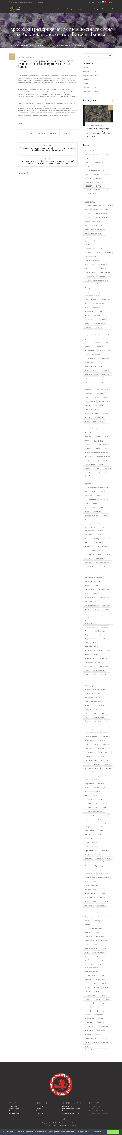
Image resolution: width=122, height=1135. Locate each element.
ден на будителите (90, 350)
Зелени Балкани (98, 421)
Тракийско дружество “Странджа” (95, 964)
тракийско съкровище (91, 971)
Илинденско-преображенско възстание (97, 452)
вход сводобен (89, 319)
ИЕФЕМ (97, 437)
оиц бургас (104, 674)
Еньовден (100, 394)
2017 (94, 158)
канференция (100, 472)
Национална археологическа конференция (94, 622)
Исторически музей (90, 71)
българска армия (90, 276)
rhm (19, 57)
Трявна (95, 983)
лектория (97, 538)
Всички (86, 67)
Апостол (87, 217)
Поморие (105, 737)
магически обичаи (97, 550)
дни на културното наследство (94, 366)
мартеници (99, 558)
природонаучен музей (93, 768)
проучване (98, 772)
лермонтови (88, 546)
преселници (100, 756)
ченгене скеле (89, 1026)
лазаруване (100, 534)
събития (97, 932)
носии (86, 643)
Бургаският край (105, 272)
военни (101, 311)
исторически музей (103, 456)
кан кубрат (88, 472)
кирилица (88, 484)
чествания (88, 1034)
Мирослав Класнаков (91, 585)
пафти (86, 717)
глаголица (88, 327)
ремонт (87, 819)
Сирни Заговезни (90, 897)
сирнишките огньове (91, 901)
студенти (87, 924)
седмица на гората (90, 889)
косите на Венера (90, 507)
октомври (88, 678)
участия (97, 991)
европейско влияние (91, 386)
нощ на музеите (91, 646)
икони (106, 448)
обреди (87, 670)
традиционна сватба (91, 948)
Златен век (88, 425)
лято (86, 550)
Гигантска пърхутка (100, 323)
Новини (60, 9)
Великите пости (105, 299)
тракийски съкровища (91, 956)
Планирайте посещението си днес (21, 2)
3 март (87, 174)
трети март (88, 979)
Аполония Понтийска (100, 213)
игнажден (102, 433)
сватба (109, 858)
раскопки (101, 799)
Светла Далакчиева (101, 870)
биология (108, 252)
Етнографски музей (90, 87)
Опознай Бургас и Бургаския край (95, 690)
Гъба (101, 339)
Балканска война (90, 249)
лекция (88, 542)
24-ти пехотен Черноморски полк (95, 170)
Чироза (97, 1034)
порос (86, 744)
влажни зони (96, 307)
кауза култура (89, 480)
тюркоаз (105, 987)
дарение (87, 343)
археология (89, 237)
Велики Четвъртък (90, 299)
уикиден (87, 991)
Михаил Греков (89, 589)
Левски (87, 538)
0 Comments (40, 57)
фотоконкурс (101, 1011)
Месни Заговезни (90, 570)
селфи (103, 893)
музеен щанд (106, 605)
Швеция (104, 1038)
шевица (87, 1042)
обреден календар (90, 666)
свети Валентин (104, 862)
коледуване (88, 495)
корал (95, 503)
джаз (86, 354)
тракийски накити (98, 952)
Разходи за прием (14, 1108)
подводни (106, 733)
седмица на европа (91, 893)
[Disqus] (48, 201)
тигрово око (96, 944)
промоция (88, 772)
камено (97, 468)
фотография (89, 1011)
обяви (95, 674)
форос (87, 1007)
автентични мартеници (92, 198)
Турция (96, 987)
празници (105, 744)
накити (106, 613)
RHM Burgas (63, 1123)
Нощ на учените (90, 650)
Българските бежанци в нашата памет (96, 280)
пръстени (101, 783)
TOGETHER (89, 194)
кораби (87, 503)
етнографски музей (92, 409)
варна (86, 284)
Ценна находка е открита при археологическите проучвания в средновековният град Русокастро (100, 131)
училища (87, 999)
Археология (39, 1106)
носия (94, 643)
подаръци (104, 729)
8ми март (96, 174)
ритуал (101, 830)
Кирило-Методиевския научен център (96, 487)
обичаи (87, 654)
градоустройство (106, 335)
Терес (86, 944)
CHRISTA (88, 178)
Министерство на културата (93, 578)
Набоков (96, 609)
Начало (11, 45)
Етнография (39, 1113)
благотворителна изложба (92, 260)
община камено (98, 670)
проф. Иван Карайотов (104, 776)
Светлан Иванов (90, 874)
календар (87, 468)
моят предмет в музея (91, 605)
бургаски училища (90, 272)
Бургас (87, 268)
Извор (107, 437)
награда (106, 609)
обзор (108, 650)
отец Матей (102, 705)
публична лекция (99, 787)
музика (87, 609)
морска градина (90, 597)
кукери (99, 519)
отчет (97, 709)
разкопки (33, 124)
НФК (100, 650)
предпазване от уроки (103, 748)
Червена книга (103, 1026)
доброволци (105, 370)
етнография (99, 405)
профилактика (89, 783)
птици (87, 787)
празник (95, 744)
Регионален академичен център (94, 803)
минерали (88, 574)
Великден (88, 288)
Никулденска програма (92, 635)
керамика (100, 480)
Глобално (87, 79)
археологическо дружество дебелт (95, 229)
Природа (38, 1111)
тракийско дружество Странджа (94, 960)
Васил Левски (97, 284)
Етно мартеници (90, 401)
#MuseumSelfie (90, 151)
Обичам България (90, 658)
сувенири (87, 932)
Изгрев (87, 440)
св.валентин (88, 858)
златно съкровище (102, 425)
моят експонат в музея (91, 601)
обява (87, 674)
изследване (88, 448)
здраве (87, 421)
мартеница (88, 558)
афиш (95, 241)
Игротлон (88, 437)
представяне (105, 752)
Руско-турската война (91, 842)
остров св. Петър (90, 705)
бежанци (88, 252)
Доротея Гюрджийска (91, 374)
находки (97, 617)
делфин (107, 343)
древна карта (106, 374)
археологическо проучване (93, 233)
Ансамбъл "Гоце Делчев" (101, 209)
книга (94, 491)
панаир (102, 713)
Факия (87, 1003)
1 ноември (106, 155)
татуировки (104, 940)
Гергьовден (101, 319)
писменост (95, 725)
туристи (87, 987)
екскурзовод (88, 390)
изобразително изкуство (102, 444)
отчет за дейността (90, 713)
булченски (102, 264)
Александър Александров (93, 205)
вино (86, 307)
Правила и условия (14, 1113)
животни (87, 417)
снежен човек (89, 909)
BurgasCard (107, 174)
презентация (88, 756)
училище (97, 999)
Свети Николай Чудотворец (94, 866)
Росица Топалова (90, 838)
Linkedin (55, 133)
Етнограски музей (104, 401)
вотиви (87, 315)
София (99, 913)
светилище (88, 870)
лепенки (98, 542)
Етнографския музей (91, 413)
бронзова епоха (89, 264)
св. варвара (98, 854)
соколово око (89, 913)
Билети (40, 2)
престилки (104, 760)
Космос (102, 507)
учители (107, 999)
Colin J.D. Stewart (61, 1125)
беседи (98, 252)
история (87, 460)
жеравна (105, 413)
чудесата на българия (91, 1038)
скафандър (105, 901)
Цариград (101, 1018)
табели (87, 940)
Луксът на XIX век (102, 546)
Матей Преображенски (103, 562)
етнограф (87, 405)
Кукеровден (88, 523)
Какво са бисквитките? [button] (95, 1132)
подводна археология (92, 733)
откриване (88, 709)
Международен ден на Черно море (95, 566)
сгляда (87, 881)
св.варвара (99, 858)
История (38, 1108)
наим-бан (97, 613)
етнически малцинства (102, 397)
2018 (102, 158)
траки (87, 952)
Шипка (105, 1042)
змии (86, 429)
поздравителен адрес (91, 737)
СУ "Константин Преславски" (94, 928)
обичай (96, 654)
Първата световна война (92, 791)
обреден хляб (104, 666)
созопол (100, 909)
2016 (86, 158)
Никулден (101, 631)
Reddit (67, 133)
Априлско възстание (100, 217)
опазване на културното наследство (95, 682)
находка (87, 617)
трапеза (103, 975)
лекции (107, 538)
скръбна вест (89, 905)
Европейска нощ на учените (93, 378)
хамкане (87, 1015)
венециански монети (99, 303)
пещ (86, 725)
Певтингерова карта (99, 717)
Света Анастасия (90, 862)
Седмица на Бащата (91, 885)
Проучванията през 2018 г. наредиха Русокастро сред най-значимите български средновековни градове (48, 162)
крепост (104, 515)
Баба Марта (88, 245)
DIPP (99, 182)
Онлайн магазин (67, 1106)
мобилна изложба (104, 589)
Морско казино (104, 597)
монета (87, 593)
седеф (94, 881)
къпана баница (89, 531)
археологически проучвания (94, 225)
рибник (107, 823)
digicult (98, 178)
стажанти (108, 913)
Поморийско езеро (90, 740)
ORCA (75, 1125)
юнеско (87, 1046)
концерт (103, 499)
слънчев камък (101, 905)
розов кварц (97, 834)
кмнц (86, 491)
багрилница (100, 245)
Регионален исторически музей (94, 811)
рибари (87, 823)
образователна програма (93, 662)
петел (107, 721)
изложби (87, 444)
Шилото (96, 1042)
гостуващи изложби (91, 335)
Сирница (103, 897)
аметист (108, 205)
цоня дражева (89, 1022)
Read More (91, 136)
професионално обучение (92, 780)
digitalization (89, 182)
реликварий (105, 815)
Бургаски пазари (99, 268)
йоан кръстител (90, 464)
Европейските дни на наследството (96, 382)
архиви (87, 241)
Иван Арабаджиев (98, 429)
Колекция (70, 9)
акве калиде (26, 124)
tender (107, 190)
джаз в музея (96, 354)
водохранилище (89, 311)
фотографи (96, 1007)
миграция (103, 570)
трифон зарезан (101, 979)
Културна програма (83, 9)
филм (94, 1003)
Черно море (89, 1030)
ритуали (87, 834)
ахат (102, 241)
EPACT (97, 190)
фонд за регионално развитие (71, 1108)
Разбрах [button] (113, 1132)
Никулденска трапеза (91, 639)
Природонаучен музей (91, 91)
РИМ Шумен (99, 827)
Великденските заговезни (92, 296)
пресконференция (91, 760)
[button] (107, 101)
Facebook (30, 133)
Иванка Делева (89, 433)
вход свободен (98, 315)
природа (107, 764)
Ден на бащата (98, 346)
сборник (87, 854)
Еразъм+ (87, 397)
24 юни (87, 166)
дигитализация (90, 358)
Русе (101, 838)
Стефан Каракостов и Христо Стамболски (97, 917)
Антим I (87, 213)
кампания (107, 468)
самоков (104, 850)
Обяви (86, 83)
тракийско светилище (91, 968)
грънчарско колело (90, 339)
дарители (97, 343)
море (95, 593)
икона (98, 448)
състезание (100, 936)
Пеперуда (87, 721)
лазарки (100, 531)
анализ (87, 209)
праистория (88, 748)
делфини (87, 346)
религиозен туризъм (91, 815)
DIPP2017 (88, 186)
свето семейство (104, 874)
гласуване (99, 327)
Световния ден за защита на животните (97, 877)
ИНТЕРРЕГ (88, 456)
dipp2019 (88, 190)
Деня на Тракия (105, 350)
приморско (97, 764)
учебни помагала (90, 995)
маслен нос (88, 562)
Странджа (98, 921)
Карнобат (88, 476)
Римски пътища (89, 830)
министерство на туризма (92, 581)
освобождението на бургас (93, 701)
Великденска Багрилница (92, 292)
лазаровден (88, 535)
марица (100, 554)
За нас (109, 9)
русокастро (91, 850)
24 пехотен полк (98, 162)
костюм (87, 511)
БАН (101, 249)
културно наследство (103, 523)
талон (95, 940)
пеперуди (98, 721)
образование (104, 658)
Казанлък (102, 464)
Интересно (98, 9)
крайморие (97, 511)
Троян (86, 983)
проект (108, 768)
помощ (102, 740)
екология (104, 386)
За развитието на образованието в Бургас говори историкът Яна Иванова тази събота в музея (48, 149)
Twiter (43, 133)
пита (104, 725)
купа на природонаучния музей (95, 527)
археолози (102, 237)
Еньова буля (89, 393)
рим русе (88, 827)
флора (103, 1003)
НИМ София (106, 639)
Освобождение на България (93, 697)
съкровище (88, 936)
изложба (98, 440)
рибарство (97, 823)
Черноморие (101, 1030)
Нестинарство (89, 631)
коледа (102, 491)
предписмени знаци (91, 752)
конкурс (98, 495)
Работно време (13, 1106)
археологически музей (93, 221)
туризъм (104, 983)
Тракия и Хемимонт (91, 975)
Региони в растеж (67, 1111)
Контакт (11, 1111)
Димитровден (89, 362)
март (108, 554)
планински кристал (91, 729)
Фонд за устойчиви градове (70, 1113)
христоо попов (89, 1018)
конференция (90, 499)
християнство (98, 1015)
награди (87, 613)
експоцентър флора (102, 390)
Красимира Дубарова (91, 515)
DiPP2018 (99, 186)
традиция (104, 948)
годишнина (88, 331)
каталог (98, 476)
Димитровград (104, 358)
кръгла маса (88, 519)
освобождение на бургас (93, 693)
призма (87, 764)
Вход (110, 2)
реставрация (98, 819)
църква (99, 1022)
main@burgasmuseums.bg (99, 1113)
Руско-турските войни (91, 846)
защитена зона (99, 417)
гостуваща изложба (102, 331)
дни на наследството (91, 370)
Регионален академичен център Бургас (96, 807)
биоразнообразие (90, 256)
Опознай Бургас (90, 686)
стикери (87, 921)
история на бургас (101, 460)
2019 (86, 162)
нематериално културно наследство (96, 627)
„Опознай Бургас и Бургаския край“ (96, 1050)
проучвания (89, 776)
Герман (87, 323)
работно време (91, 795)
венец (86, 303)
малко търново (89, 554)
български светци (104, 276)
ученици (102, 995)
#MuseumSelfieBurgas (92, 155)
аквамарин (106, 198)
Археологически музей (28, 57)
